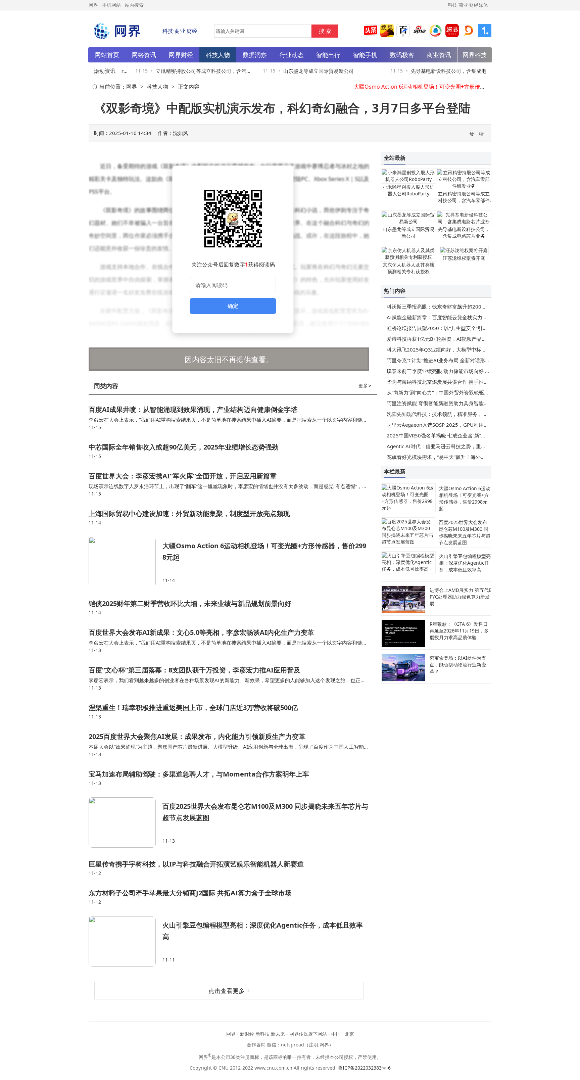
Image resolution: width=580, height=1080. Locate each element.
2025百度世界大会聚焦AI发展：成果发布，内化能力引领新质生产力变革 (197, 736)
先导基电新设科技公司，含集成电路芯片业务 (464, 232)
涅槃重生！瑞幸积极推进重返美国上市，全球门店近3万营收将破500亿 (193, 707)
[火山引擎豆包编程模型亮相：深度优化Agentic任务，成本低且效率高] (125, 941)
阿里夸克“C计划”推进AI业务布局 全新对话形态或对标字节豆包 (456, 360)
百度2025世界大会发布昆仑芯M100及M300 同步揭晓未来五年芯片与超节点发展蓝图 (464, 532)
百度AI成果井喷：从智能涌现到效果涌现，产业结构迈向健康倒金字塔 (193, 409)
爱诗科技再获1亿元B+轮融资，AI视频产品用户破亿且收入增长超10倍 (465, 338)
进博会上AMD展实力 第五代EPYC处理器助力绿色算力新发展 (460, 597)
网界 (131, 86)
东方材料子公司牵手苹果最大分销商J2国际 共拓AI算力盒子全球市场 (190, 892)
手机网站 (111, 5)
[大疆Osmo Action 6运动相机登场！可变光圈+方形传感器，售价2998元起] (125, 562)
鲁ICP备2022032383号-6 (364, 1068)
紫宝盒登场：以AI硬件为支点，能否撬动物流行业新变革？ (458, 664)
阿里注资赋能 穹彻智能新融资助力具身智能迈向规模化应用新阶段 (460, 403)
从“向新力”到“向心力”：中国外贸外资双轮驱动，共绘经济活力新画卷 (463, 392)
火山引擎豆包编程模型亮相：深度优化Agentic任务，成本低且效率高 (465, 563)
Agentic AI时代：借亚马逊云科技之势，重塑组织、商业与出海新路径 (464, 446)
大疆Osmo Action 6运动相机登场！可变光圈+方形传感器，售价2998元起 (442, 86)
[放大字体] (472, 133)
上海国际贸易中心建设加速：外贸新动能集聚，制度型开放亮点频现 (189, 513)
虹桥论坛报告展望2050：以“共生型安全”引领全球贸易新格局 (455, 328)
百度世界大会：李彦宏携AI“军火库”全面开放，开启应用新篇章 (183, 475)
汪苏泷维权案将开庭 (464, 258)
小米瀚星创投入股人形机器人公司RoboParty (408, 190)
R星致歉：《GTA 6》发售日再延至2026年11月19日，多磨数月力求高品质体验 (459, 631)
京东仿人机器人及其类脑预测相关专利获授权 (408, 268)
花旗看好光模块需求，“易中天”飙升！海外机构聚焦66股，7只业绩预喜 (466, 457)
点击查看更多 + (229, 991)
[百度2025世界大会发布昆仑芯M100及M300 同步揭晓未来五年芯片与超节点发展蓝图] (125, 822)
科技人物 (157, 86)
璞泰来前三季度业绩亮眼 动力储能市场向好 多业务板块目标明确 (458, 371)
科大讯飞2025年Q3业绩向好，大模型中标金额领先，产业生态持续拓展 (467, 349)
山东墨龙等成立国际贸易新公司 (309, 70)
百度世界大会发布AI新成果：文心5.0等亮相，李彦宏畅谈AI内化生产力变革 (201, 632)
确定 (233, 306)
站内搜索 (134, 5)
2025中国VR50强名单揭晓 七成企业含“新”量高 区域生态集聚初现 (460, 435)
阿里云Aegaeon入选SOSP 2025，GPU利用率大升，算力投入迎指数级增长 (470, 424)
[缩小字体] (481, 133)
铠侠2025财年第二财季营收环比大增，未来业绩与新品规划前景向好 (190, 603)
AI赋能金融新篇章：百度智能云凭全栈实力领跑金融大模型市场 (457, 317)
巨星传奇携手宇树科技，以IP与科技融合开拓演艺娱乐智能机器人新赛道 (196, 863)
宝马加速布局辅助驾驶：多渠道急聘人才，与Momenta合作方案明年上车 (199, 774)
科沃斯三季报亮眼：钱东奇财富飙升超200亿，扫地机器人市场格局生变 (467, 306)
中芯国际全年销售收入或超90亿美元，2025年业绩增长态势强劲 (184, 447)
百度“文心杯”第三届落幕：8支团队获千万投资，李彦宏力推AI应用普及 (194, 669)
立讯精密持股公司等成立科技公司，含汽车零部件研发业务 (464, 200)
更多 (364, 385)
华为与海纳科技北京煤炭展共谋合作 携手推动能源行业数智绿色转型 (463, 381)
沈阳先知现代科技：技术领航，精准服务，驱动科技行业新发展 (457, 414)
